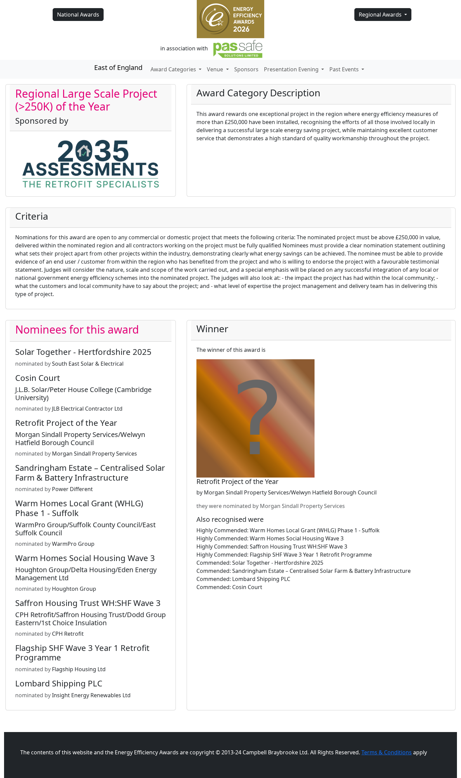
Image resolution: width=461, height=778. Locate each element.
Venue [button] (215, 69)
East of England (118, 67)
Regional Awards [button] (381, 14)
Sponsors (246, 69)
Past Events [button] (344, 69)
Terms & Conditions (386, 752)
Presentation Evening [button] (292, 69)
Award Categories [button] (174, 69)
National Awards (78, 14)
